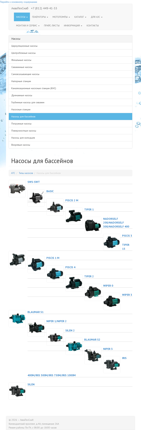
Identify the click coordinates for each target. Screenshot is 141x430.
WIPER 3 (127, 294)
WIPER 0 (108, 285)
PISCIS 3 (127, 235)
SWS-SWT (34, 182)
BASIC (50, 191)
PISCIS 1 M (52, 258)
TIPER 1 (89, 209)
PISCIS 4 (70, 267)
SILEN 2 (70, 330)
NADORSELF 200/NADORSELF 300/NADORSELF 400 (116, 222)
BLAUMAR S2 (92, 339)
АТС (13, 173)
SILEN (31, 384)
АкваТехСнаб (19, 8)
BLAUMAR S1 (36, 312)
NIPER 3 (108, 349)
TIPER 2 (89, 276)
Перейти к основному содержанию (18, 1)
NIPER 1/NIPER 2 (56, 321)
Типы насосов (26, 173)
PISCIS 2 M (71, 200)
